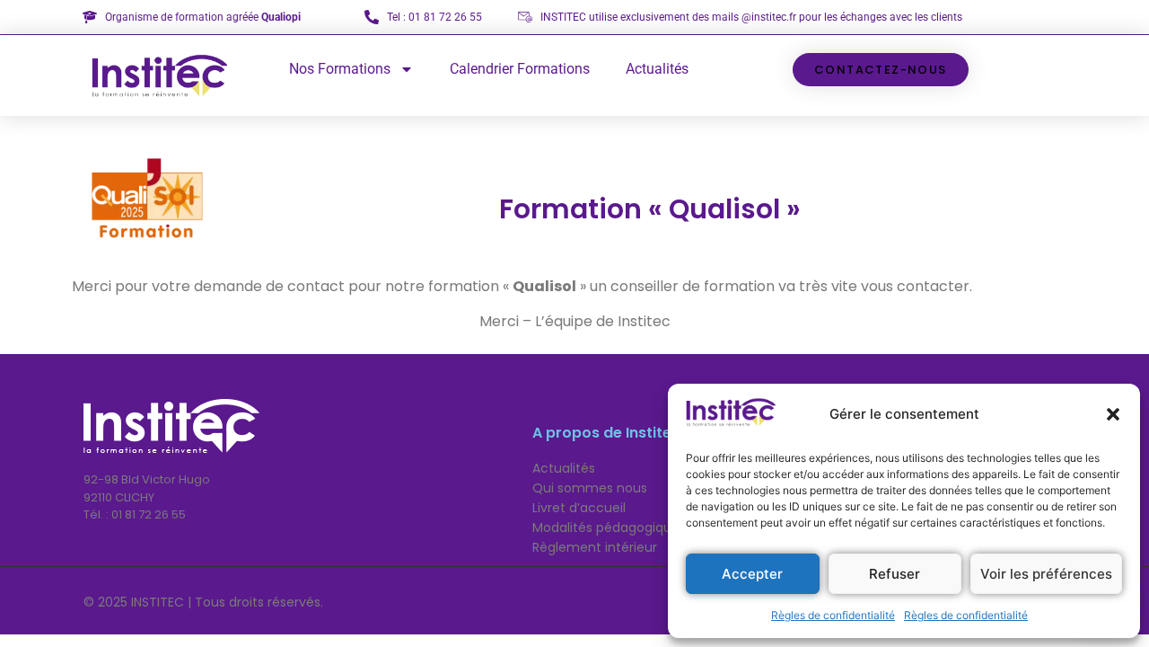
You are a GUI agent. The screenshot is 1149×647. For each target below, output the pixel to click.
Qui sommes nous (589, 488)
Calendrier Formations (520, 68)
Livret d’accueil (579, 508)
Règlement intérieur (594, 547)
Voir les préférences (1046, 573)
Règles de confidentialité (833, 615)
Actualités (657, 68)
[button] (1113, 414)
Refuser (894, 573)
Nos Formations (339, 68)
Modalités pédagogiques (609, 527)
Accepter (752, 573)
